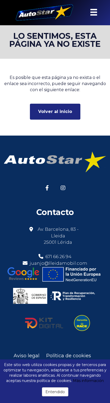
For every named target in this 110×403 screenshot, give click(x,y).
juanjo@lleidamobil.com (58, 263)
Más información (88, 380)
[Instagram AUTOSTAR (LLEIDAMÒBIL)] (63, 187)
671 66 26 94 (58, 256)
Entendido (55, 391)
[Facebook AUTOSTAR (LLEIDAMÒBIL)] (47, 187)
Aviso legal (27, 356)
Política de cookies (68, 356)
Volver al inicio (55, 111)
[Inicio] (41, 12)
